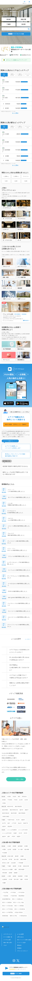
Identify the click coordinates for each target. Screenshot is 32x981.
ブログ (5, 945)
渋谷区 (14, 796)
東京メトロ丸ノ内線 (18, 902)
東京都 (9, 19)
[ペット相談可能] (23, 272)
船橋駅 (15, 872)
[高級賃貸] (23, 283)
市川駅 (19, 866)
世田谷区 (24, 796)
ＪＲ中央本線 (20, 892)
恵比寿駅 (26, 849)
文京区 (26, 800)
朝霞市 (18, 836)
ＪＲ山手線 (5, 892)
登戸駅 (10, 859)
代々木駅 (20, 849)
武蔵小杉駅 (10, 856)
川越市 (15, 833)
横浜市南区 (14, 813)
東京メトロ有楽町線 (20, 909)
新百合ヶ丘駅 (5, 863)
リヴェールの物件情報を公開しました (18, 556)
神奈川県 (23, 19)
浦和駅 (14, 876)
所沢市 (25, 833)
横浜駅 (17, 856)
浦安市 (4, 826)
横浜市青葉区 (22, 813)
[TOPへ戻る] (7, 2)
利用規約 (19, 948)
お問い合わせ (20, 937)
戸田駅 (26, 876)
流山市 (20, 823)
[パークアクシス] (9, 203)
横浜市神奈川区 (14, 810)
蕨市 (9, 836)
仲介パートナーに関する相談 (24, 939)
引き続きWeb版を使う (16, 977)
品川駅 (9, 849)
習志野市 (10, 826)
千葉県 (9, 24)
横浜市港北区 (5, 813)
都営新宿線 (5, 915)
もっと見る (15, 113)
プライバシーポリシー (22, 951)
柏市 (9, 823)
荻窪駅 (14, 849)
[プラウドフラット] (23, 203)
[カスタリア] (23, 224)
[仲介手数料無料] (9, 344)
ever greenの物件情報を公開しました (19, 597)
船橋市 (23, 820)
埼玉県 (24, 24)
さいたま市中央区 (7, 833)
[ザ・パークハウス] (9, 235)
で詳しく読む (20, 779)
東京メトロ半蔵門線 (7, 912)
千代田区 (10, 800)
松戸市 (4, 823)
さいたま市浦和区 (12, 830)
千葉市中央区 (10, 820)
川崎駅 (22, 856)
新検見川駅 (26, 866)
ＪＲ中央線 (13, 892)
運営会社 (19, 945)
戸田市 (13, 836)
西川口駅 (16, 879)
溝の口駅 (16, 859)
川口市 (20, 833)
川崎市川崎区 (5, 816)
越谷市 (4, 836)
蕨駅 (21, 879)
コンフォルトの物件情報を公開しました (19, 570)
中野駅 (4, 849)
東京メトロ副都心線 (17, 899)
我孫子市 (25, 823)
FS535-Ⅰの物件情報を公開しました (17, 591)
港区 (19, 796)
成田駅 (10, 872)
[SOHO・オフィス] (9, 283)
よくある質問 (20, 934)
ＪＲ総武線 (5, 896)
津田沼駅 (4, 872)
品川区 (21, 800)
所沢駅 (26, 879)
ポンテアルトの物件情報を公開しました (19, 497)
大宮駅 (9, 876)
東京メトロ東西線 (19, 905)
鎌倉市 (27, 810)
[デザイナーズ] (9, 262)
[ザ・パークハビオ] (9, 214)
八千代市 (14, 823)
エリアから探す (7, 939)
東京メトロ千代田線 (7, 909)
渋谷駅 (9, 846)
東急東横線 (21, 896)
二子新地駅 (20, 863)
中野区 (4, 803)
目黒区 (9, 796)
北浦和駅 (4, 879)
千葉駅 (9, 866)
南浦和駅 (20, 876)
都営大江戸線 (13, 915)
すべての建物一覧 (7, 937)
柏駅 (16, 869)
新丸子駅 (4, 859)
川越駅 (4, 883)
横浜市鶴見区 (18, 806)
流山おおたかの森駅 (7, 869)
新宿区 (4, 800)
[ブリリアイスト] (23, 214)
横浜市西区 (5, 810)
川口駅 (10, 879)
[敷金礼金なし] (23, 344)
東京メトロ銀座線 (7, 902)
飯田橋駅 (20, 846)
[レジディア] (9, 224)
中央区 (15, 800)
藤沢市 (21, 810)
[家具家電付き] (23, 355)
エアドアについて (7, 934)
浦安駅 (14, 866)
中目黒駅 (4, 852)
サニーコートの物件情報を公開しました (19, 611)
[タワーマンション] (23, 262)
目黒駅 (26, 846)
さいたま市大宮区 (23, 830)
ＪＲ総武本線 (13, 896)
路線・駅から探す (7, 942)
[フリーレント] (9, 355)
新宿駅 (14, 846)
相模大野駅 (23, 859)
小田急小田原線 (19, 912)
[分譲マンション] (9, 294)
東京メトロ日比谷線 (7, 905)
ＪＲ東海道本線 (23, 915)
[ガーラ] (23, 235)
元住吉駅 (13, 863)
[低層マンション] (23, 294)
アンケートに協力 (21, 942)
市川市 (18, 820)
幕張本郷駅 (21, 869)
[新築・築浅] (9, 272)
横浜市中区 (10, 806)
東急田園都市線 (6, 899)
